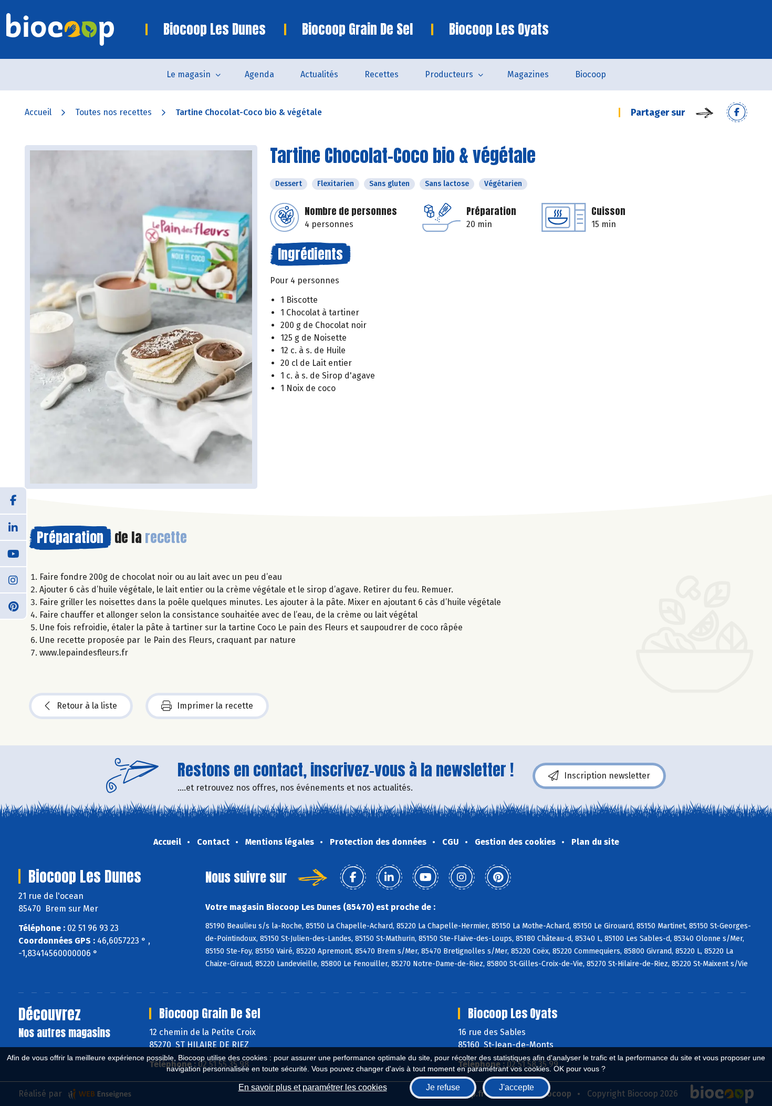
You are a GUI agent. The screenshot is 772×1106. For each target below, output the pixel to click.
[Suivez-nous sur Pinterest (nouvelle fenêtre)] (13, 605)
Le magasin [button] (188, 74)
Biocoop (590, 74)
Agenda (259, 74)
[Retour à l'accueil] (75, 29)
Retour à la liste (87, 706)
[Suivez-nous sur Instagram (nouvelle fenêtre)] (13, 579)
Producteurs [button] (449, 74)
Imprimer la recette (215, 706)
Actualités (319, 74)
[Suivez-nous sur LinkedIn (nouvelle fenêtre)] (13, 527)
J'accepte (516, 1087)
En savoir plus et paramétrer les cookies (312, 1087)
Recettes (381, 74)
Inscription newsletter (607, 776)
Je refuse (443, 1087)
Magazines (528, 74)
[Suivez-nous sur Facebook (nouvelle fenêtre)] (13, 500)
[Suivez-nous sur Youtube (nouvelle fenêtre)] (13, 553)
